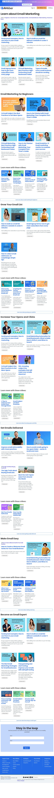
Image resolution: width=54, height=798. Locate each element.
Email (11, 740)
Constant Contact (47, 766)
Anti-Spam (22, 780)
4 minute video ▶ (17, 418)
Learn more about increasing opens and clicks (26, 423)
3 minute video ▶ (17, 194)
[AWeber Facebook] (23, 777)
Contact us (4, 760)
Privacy (18, 780)
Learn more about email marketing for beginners (26, 199)
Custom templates (6, 766)
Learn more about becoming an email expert (26, 720)
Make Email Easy (43, 17)
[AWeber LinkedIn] (30, 777)
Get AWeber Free (41, 8)
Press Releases (37, 760)
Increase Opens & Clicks (23, 17)
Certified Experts (5, 770)
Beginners (7, 17)
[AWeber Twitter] (25, 777)
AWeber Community (6, 762)
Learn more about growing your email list (26, 312)
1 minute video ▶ (28, 189)
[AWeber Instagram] (29, 777)
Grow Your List (14, 17)
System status (5, 772)
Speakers (35, 762)
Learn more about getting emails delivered (26, 533)
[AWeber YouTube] (27, 777)
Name (11, 735)
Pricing (14, 768)
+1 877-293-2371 (8, 779)
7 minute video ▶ (5, 713)
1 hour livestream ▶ (5, 307)
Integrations (25, 762)
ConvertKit (46, 764)
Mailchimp (46, 760)
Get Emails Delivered (33, 17)
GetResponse (47, 762)
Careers (14, 762)
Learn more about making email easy (26, 609)
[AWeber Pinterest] (32, 777)
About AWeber (16, 760)
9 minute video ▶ (5, 191)
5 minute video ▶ (40, 304)
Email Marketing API (27, 760)
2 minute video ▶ (5, 418)
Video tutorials (5, 768)
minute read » (4, 52)
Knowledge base (5, 764)
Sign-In (33, 8)
